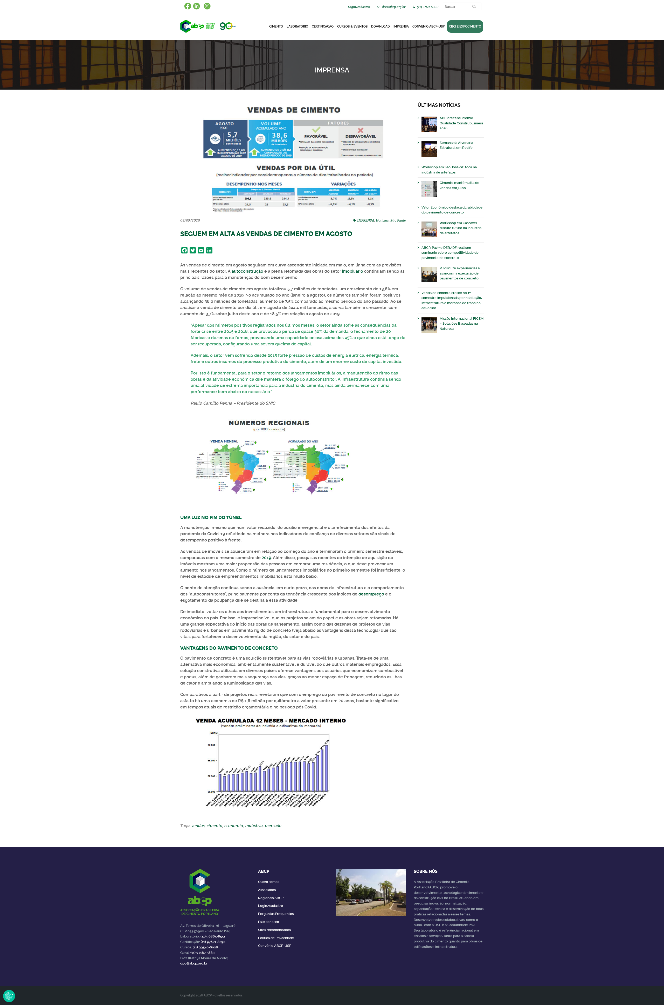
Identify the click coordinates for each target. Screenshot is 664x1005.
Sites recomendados (274, 930)
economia (233, 825)
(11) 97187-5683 (202, 953)
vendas (198, 825)
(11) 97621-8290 (213, 942)
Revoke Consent (9, 995)
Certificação (323, 26)
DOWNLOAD (380, 26)
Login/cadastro (359, 7)
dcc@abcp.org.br (393, 7)
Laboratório (297, 26)
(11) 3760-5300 (428, 7)
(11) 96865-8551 (212, 936)
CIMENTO (276, 26)
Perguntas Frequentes (276, 914)
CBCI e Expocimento (465, 26)
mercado (273, 825)
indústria (254, 825)
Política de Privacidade (276, 938)
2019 (266, 557)
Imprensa (401, 26)
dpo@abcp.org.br (194, 963)
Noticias (382, 220)
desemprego (371, 594)
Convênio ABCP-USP (428, 26)
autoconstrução (247, 271)
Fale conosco (268, 922)
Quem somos (268, 882)
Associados (267, 890)
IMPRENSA (365, 220)
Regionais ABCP (270, 898)
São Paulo (398, 220)
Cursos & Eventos (352, 26)
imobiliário (352, 271)
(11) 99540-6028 (205, 947)
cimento (214, 825)
